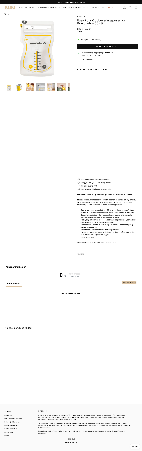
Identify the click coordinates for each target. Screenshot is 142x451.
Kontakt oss (8, 415)
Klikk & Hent (8, 432)
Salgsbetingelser (10, 429)
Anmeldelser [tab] (13, 283)
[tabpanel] (71, 302)
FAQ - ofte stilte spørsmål (13, 418)
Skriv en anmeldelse (129, 282)
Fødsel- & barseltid (75, 7)
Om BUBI (7, 412)
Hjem (6, 14)
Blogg (6, 435)
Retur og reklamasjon (12, 422)
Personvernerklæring (12, 425)
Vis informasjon (87, 59)
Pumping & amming (48, 7)
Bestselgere (26, 7)
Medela (81, 17)
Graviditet (98, 7)
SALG (110, 7)
